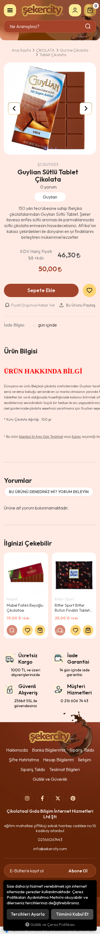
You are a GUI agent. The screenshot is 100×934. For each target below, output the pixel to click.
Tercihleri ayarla (28, 914)
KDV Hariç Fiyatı (36, 254)
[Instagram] (27, 798)
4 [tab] (37, 631)
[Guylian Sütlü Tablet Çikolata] (50, 108)
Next (86, 108)
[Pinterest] (73, 798)
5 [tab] (44, 631)
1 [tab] (19, 631)
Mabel (12, 599)
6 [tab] (50, 631)
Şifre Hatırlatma (24, 759)
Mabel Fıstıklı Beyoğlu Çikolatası (25, 608)
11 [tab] (80, 631)
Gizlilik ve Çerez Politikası (52, 924)
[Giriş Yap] (75, 10)
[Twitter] (57, 798)
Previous (14, 108)
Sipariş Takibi (81, 750)
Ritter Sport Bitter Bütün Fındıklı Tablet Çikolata (72, 608)
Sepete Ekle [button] (41, 290)
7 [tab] (56, 631)
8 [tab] (62, 631)
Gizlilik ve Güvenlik (50, 779)
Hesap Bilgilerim (58, 759)
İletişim (84, 759)
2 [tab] (25, 631)
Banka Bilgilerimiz (48, 750)
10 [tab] (74, 631)
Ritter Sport (64, 599)
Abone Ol (78, 870)
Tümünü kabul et (72, 914)
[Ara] (88, 26)
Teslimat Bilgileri (64, 769)
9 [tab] (68, 631)
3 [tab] (31, 631)
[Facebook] (42, 798)
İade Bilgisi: (14, 325)
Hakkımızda (17, 750)
